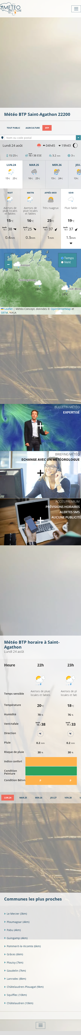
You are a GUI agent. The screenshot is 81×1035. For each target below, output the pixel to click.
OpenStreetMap (61, 309)
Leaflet (8, 309)
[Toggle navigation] (76, 8)
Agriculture (33, 127)
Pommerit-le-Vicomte (24, 946)
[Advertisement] (40, 62)
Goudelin (16, 970)
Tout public (13, 127)
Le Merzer (17, 913)
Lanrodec (16, 978)
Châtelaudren (20, 1003)
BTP (47, 127)
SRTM (4, 312)
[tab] (7, 798)
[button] (38, 285)
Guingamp (17, 938)
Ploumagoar (18, 922)
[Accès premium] (40, 521)
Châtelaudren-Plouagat (25, 987)
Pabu (14, 930)
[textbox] (43, 137)
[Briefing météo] (40, 474)
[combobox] (43, 137)
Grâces (15, 954)
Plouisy (15, 962)
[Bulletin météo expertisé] (40, 427)
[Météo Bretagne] (10, 8)
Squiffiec (17, 995)
